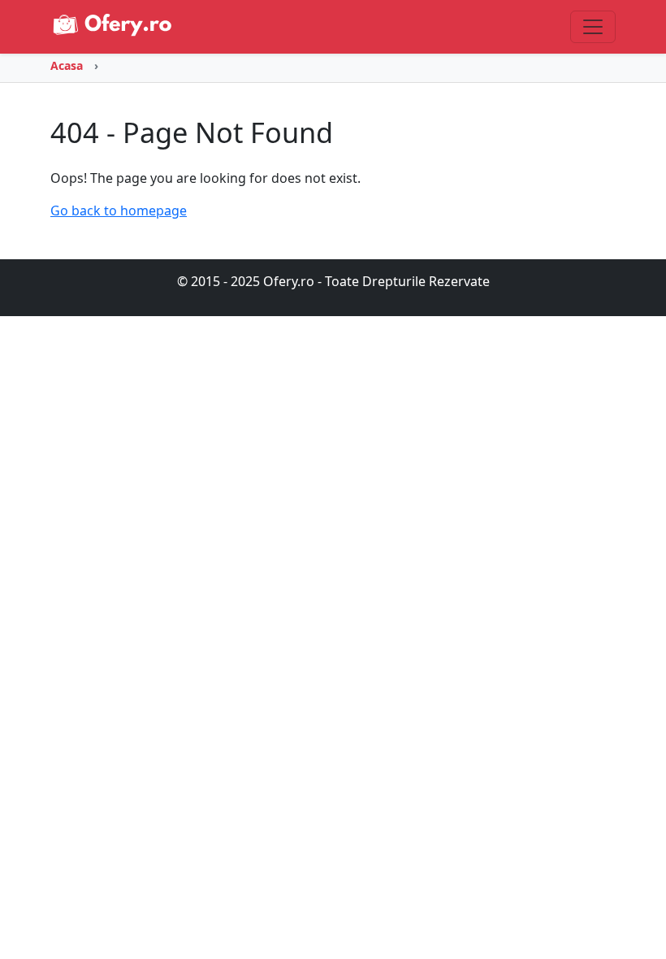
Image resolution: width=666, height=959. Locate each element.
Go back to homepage (118, 210)
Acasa (66, 65)
